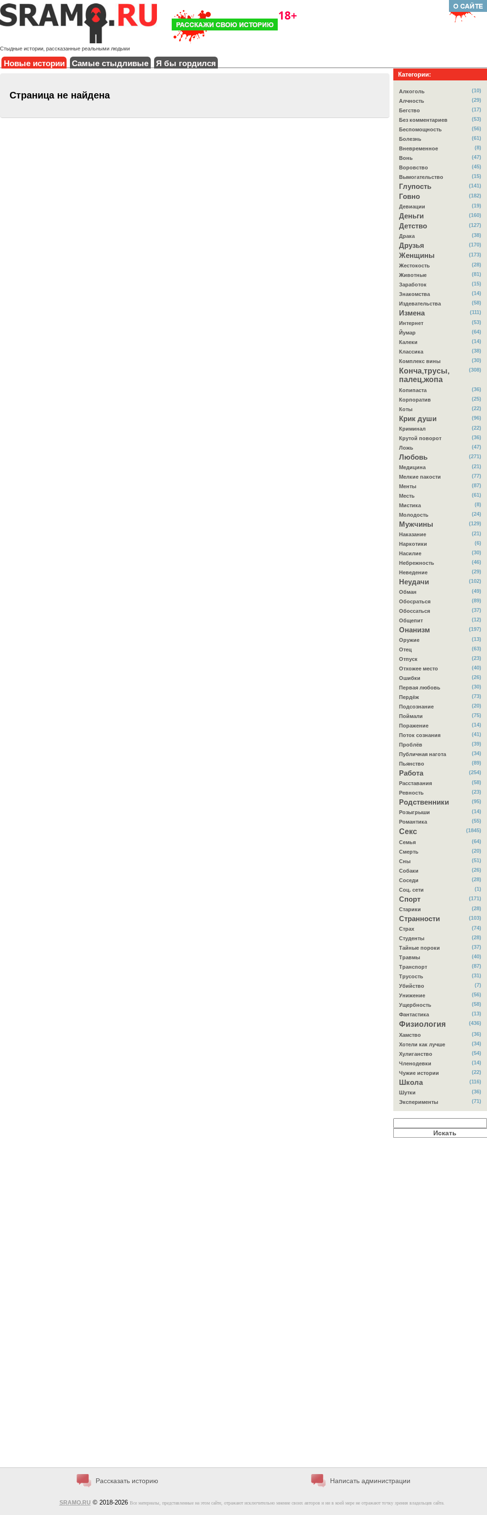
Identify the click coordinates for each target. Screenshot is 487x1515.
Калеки (408, 342)
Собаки (409, 871)
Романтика (413, 822)
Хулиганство (415, 1054)
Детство (413, 226)
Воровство (413, 167)
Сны (404, 861)
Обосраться (414, 601)
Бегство (409, 110)
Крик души (418, 419)
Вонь (406, 158)
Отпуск (408, 659)
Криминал (412, 429)
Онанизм (414, 630)
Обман (408, 592)
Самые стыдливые (110, 63)
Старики (410, 909)
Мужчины (416, 524)
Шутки (407, 1092)
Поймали (411, 716)
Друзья (411, 245)
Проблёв (410, 745)
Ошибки (409, 678)
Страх (406, 929)
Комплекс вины (419, 361)
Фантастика (414, 1014)
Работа (411, 773)
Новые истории (34, 63)
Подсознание (416, 706)
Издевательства (420, 303)
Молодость (414, 515)
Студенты (411, 938)
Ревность (411, 793)
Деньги (411, 216)
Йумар (407, 332)
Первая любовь (419, 687)
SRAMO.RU (75, 1502)
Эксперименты (418, 1102)
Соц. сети (411, 890)
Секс (408, 831)
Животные (413, 275)
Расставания (415, 783)
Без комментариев (423, 120)
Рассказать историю (127, 1481)
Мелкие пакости (420, 477)
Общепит (411, 620)
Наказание (412, 534)
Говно (409, 196)
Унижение (412, 995)
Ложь (406, 448)
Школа (411, 1082)
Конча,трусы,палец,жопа (424, 375)
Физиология (422, 1024)
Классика (411, 351)
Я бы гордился (186, 63)
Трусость (411, 976)
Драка (407, 236)
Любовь (413, 457)
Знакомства (414, 294)
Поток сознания (419, 735)
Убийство (411, 986)
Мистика (410, 505)
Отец (405, 649)
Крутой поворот (420, 438)
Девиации (412, 206)
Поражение (414, 725)
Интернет (411, 323)
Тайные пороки (419, 948)
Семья (407, 842)
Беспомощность (420, 129)
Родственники (424, 802)
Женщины (417, 255)
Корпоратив (415, 400)
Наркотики (413, 544)
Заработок (413, 284)
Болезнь (410, 139)
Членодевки (415, 1063)
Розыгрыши (414, 812)
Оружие (409, 640)
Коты (405, 409)
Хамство (410, 1035)
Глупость (415, 186)
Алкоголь (412, 91)
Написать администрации (370, 1481)
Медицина (412, 467)
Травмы (409, 957)
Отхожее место (418, 668)
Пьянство (411, 764)
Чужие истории (419, 1073)
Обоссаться (414, 611)
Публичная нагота (422, 754)
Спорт (409, 899)
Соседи (409, 880)
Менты (407, 486)
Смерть (409, 852)
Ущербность (415, 1005)
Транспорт (413, 967)
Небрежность (416, 563)
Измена (412, 313)
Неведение (413, 572)
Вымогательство (421, 177)
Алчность (411, 101)
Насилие (410, 553)
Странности (419, 919)
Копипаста (413, 390)
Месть (407, 496)
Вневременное (418, 148)
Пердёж (409, 697)
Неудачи (414, 582)
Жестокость (414, 265)
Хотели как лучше (422, 1044)
